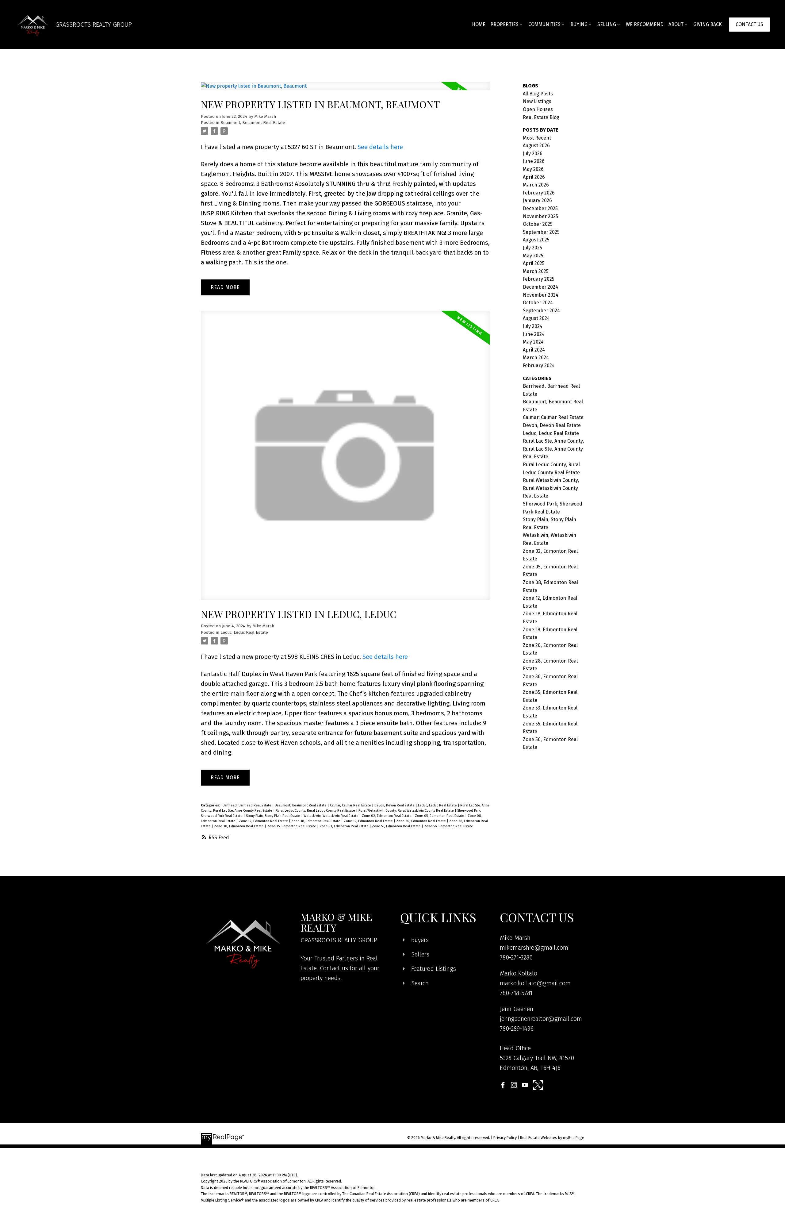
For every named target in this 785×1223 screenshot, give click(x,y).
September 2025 (541, 232)
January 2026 (537, 200)
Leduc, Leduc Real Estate (244, 632)
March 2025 (536, 271)
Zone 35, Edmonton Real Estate (292, 826)
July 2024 (532, 326)
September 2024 (541, 310)
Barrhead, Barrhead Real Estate (247, 805)
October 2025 (538, 224)
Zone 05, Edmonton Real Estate (440, 816)
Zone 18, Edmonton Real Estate (316, 821)
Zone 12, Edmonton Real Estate (264, 821)
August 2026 (536, 145)
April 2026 (534, 177)
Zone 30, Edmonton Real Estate (239, 826)
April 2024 (534, 350)
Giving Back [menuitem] (707, 24)
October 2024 (538, 303)
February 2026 (539, 193)
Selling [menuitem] (606, 24)
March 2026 (536, 185)
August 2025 (536, 240)
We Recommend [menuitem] (645, 24)
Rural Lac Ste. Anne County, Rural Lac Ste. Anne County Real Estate (553, 449)
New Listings (537, 101)
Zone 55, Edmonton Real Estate (397, 826)
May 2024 (533, 342)
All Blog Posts (538, 94)
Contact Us (749, 24)
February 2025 (538, 279)
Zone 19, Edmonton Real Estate (369, 821)
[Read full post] (345, 90)
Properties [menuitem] (504, 24)
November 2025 (540, 216)
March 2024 (536, 357)
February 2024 (539, 365)
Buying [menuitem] (579, 24)
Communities (544, 24)
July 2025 (532, 248)
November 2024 (540, 295)
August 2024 (536, 318)
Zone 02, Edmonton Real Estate (387, 816)
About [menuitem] (676, 24)
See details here (380, 147)
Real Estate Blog (541, 117)
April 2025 (534, 263)
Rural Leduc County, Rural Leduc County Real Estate (316, 811)
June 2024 (534, 334)
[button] (749, 24)
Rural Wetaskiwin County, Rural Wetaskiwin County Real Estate (406, 811)
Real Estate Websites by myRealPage (552, 1137)
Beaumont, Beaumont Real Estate (252, 122)
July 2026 (532, 153)
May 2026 (533, 169)
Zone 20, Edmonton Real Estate (421, 821)
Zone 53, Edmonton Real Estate (345, 826)
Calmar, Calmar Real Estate (351, 805)
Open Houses (538, 109)
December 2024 (540, 287)
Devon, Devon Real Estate (394, 805)
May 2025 (533, 256)
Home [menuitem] (478, 24)
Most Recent (537, 138)
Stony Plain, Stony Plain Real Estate (273, 816)
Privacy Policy (505, 1137)
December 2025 (540, 208)
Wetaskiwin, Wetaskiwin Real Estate (331, 816)
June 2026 (534, 161)
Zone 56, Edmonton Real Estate (448, 826)
